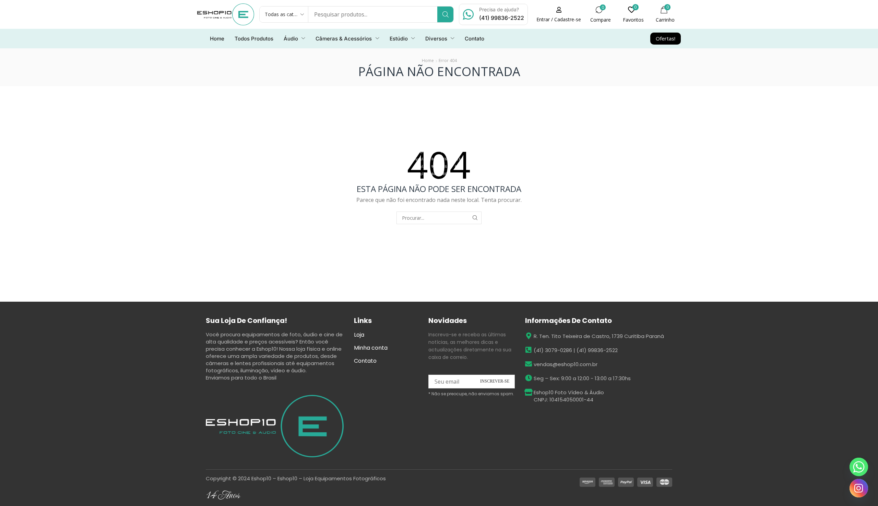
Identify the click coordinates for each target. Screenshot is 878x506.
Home (428, 60)
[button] (558, 14)
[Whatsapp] (859, 467)
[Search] (445, 14)
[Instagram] (859, 488)
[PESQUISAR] (475, 218)
